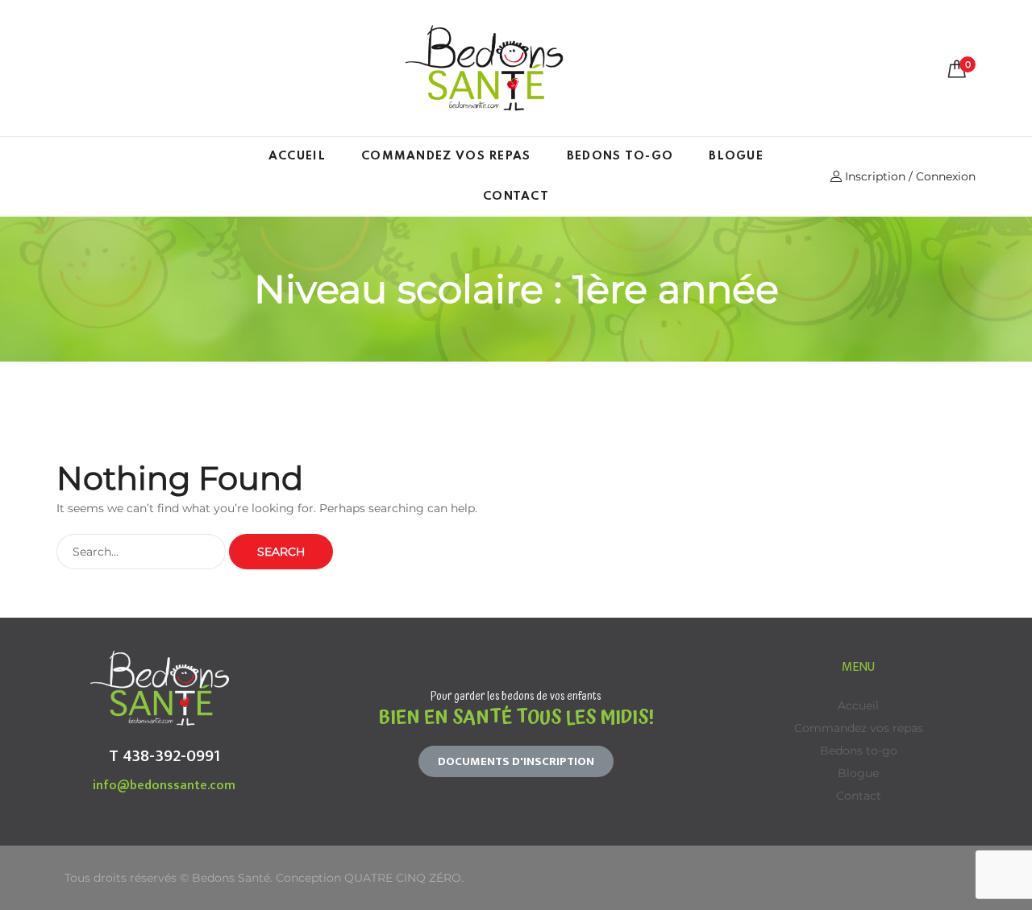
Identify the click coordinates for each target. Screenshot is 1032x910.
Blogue (736, 156)
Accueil (297, 156)
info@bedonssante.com (164, 785)
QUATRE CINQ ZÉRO (402, 878)
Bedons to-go (620, 156)
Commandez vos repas (446, 156)
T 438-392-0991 (164, 756)
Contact (516, 196)
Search (281, 551)
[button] (516, 761)
